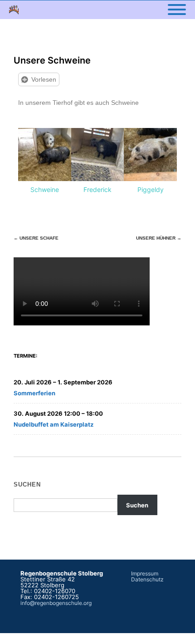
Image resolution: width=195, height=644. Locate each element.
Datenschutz (147, 579)
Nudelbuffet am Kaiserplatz (53, 424)
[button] (27, 161)
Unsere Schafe (36, 238)
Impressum (144, 573)
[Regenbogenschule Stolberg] (16, 9)
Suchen (27, 484)
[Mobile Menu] (177, 10)
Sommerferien (34, 393)
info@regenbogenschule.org (56, 603)
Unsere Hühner (158, 238)
